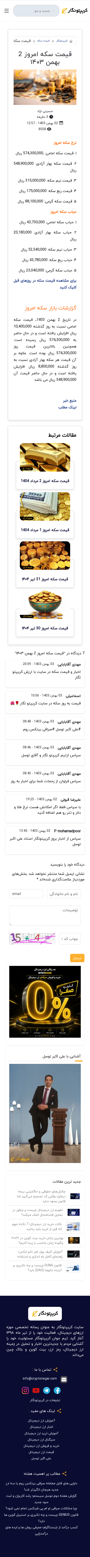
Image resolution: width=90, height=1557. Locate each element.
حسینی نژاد (45, 111)
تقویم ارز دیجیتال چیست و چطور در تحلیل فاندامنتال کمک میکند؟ (37, 1212)
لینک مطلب (67, 407)
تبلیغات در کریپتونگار (45, 1400)
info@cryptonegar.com (40, 1378)
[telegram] (46, 1390)
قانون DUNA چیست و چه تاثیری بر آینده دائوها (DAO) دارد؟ (37, 1268)
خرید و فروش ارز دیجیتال (41, 1446)
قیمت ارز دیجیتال (41, 1452)
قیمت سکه (43, 41)
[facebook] (57, 1390)
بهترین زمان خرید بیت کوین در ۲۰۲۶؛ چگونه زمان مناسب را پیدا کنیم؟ (37, 1240)
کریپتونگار (62, 41)
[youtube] (36, 1390)
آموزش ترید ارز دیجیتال (41, 1433)
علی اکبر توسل (41, 1458)
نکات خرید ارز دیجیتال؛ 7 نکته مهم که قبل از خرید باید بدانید (37, 1226)
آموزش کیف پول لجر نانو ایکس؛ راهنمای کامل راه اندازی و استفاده (40, 1254)
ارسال (77, 958)
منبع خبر (69, 400)
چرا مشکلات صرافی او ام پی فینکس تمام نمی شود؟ (41, 1508)
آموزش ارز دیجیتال (41, 1420)
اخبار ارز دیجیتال (41, 1427)
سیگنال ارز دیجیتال (41, 1439)
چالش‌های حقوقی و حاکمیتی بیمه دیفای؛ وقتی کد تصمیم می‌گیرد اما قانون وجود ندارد (41, 1196)
